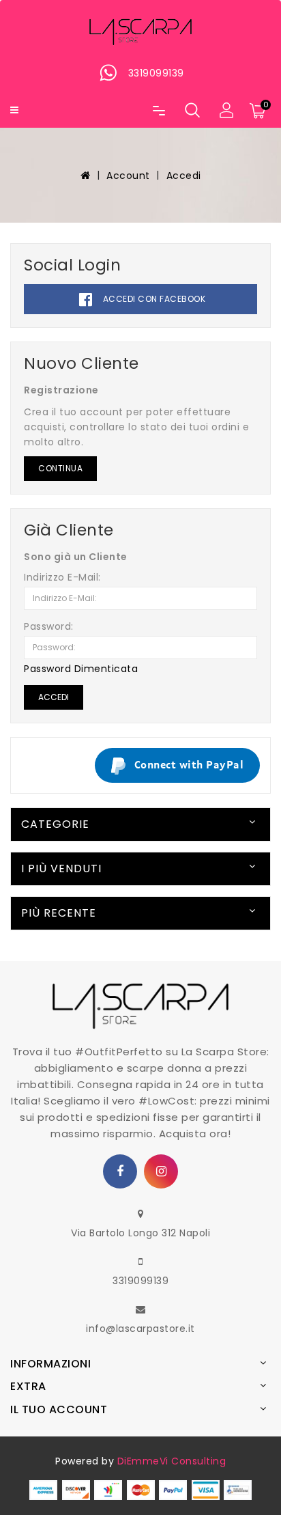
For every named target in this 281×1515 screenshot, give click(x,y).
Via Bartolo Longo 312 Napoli (140, 1233)
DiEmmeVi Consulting (171, 1461)
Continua (60, 468)
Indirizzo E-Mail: (62, 577)
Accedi (183, 175)
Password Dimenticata (81, 669)
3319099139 (140, 1281)
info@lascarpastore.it (140, 1328)
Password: (49, 626)
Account (128, 175)
